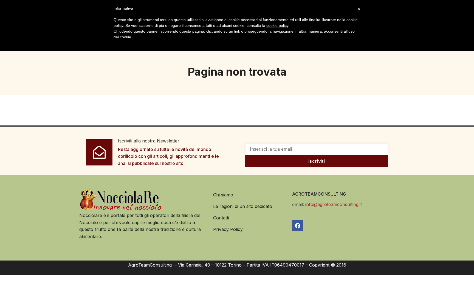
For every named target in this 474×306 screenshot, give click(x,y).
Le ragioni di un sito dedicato (242, 206)
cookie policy (277, 25)
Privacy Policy (228, 229)
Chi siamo (223, 195)
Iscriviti (316, 161)
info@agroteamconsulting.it (333, 204)
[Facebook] (297, 225)
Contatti (221, 218)
